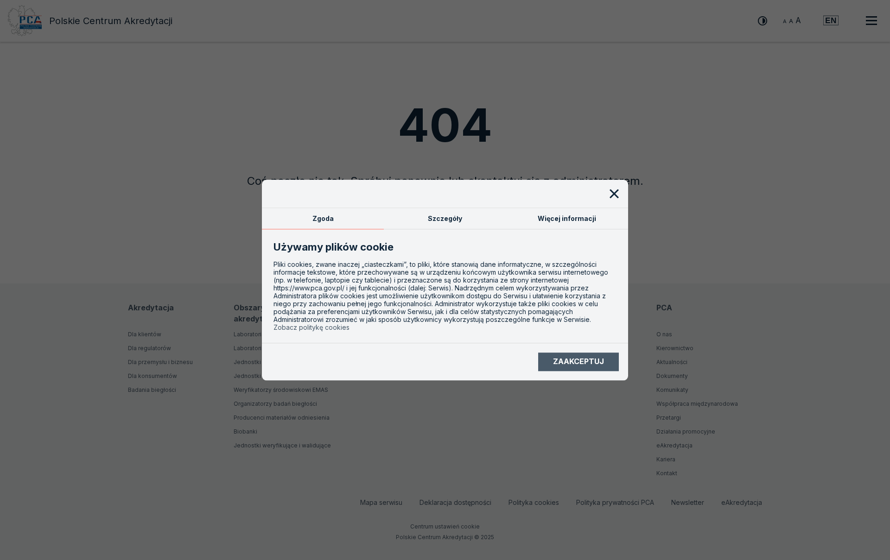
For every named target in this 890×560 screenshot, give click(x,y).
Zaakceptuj (578, 361)
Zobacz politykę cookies (311, 327)
